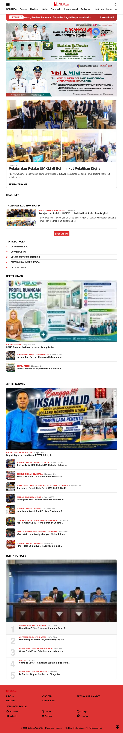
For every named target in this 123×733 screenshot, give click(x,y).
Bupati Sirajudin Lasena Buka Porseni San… (40, 476)
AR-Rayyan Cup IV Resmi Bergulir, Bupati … (40, 522)
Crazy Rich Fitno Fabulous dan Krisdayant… (42, 651)
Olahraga (27, 453)
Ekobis (62, 210)
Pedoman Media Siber (88, 696)
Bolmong (34, 520)
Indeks (10, 696)
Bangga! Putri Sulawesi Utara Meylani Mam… (41, 499)
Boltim (55, 210)
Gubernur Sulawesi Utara (25, 262)
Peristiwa (52, 532)
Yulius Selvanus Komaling (25, 257)
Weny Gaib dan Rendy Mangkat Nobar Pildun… (42, 534)
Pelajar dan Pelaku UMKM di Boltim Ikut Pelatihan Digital (55, 168)
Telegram (84, 715)
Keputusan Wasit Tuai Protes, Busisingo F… (40, 511)
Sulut (46, 462)
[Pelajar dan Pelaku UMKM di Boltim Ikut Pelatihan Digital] (61, 131)
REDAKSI (10, 700)
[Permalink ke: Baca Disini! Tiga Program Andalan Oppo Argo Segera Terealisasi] (61, 591)
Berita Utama (45, 210)
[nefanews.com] (61, 4)
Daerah (17, 345)
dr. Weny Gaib (18, 267)
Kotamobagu (42, 354)
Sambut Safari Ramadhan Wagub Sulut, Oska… (44, 662)
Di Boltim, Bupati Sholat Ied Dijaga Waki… (41, 674)
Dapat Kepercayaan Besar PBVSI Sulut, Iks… (30, 455)
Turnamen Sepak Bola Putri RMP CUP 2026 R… (42, 488)
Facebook (14, 711)
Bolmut (10, 345)
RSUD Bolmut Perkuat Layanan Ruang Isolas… (31, 347)
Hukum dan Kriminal (26, 354)
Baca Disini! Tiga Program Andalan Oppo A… (43, 628)
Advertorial (23, 485)
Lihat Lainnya (61, 233)
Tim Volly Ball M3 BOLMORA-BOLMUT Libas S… (42, 465)
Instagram (84, 711)
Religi (27, 366)
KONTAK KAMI (48, 700)
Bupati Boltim (18, 251)
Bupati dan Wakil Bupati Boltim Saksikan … (40, 368)
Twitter (48, 711)
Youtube (48, 715)
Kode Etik (47, 696)
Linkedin (13, 715)
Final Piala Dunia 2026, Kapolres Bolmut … (39, 546)
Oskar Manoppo (19, 246)
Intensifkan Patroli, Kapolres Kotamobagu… (40, 357)
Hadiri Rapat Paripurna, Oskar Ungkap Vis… (42, 639)
